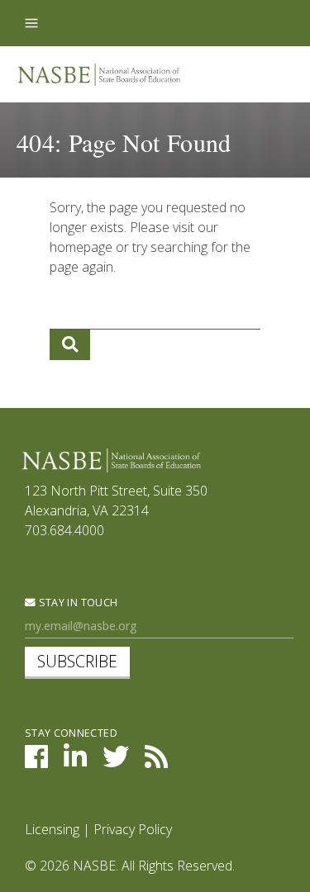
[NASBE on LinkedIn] (75, 761)
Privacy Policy (132, 829)
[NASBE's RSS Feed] (156, 761)
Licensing (52, 829)
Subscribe (77, 661)
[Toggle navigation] (31, 23)
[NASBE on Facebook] (36, 761)
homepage (81, 247)
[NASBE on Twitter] (116, 761)
